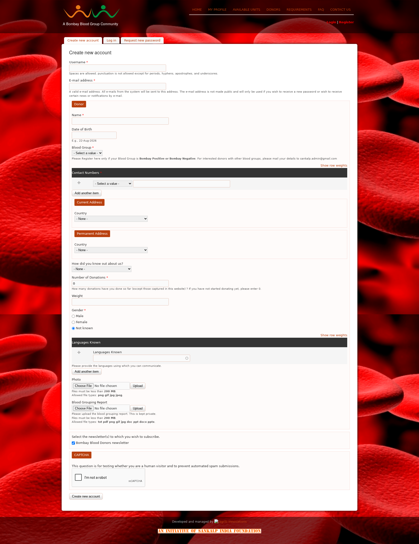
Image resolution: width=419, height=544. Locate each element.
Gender (79, 310)
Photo (76, 379)
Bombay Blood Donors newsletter (102, 443)
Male (79, 316)
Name (78, 115)
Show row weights (334, 165)
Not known (84, 328)
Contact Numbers (87, 173)
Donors (273, 9)
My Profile (217, 9)
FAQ (321, 9)
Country (80, 213)
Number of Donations (90, 277)
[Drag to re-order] (79, 182)
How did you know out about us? (97, 263)
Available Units (246, 9)
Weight (77, 296)
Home (197, 9)
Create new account (84, 40)
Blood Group (83, 147)
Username (78, 62)
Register (346, 22)
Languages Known (86, 342)
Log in (111, 40)
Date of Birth (82, 129)
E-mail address (82, 80)
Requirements (299, 9)
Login (331, 22)
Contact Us (340, 9)
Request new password (142, 40)
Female (81, 322)
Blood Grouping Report (89, 402)
